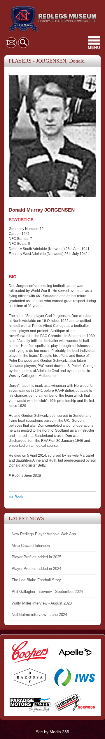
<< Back (16, 497)
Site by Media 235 (52, 731)
